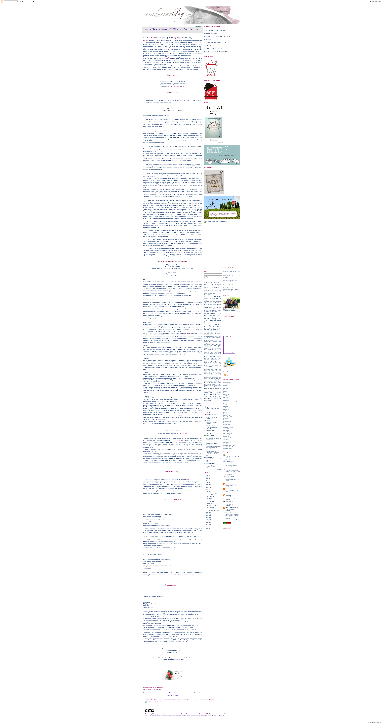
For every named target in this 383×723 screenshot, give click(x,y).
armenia (216, 289)
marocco (206, 345)
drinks (219, 315)
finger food (207, 321)
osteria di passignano (228, 431)
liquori (216, 339)
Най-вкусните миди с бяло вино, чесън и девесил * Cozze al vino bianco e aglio (212, 410)
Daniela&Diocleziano (231, 512)
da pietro (225, 406)
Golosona (228, 495)
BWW (219, 297)
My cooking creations (212, 407)
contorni (215, 307)
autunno (206, 292)
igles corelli (210, 333)
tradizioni (207, 388)
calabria (206, 298)
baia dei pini (226, 388)
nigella (211, 353)
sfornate (197, 66)
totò (220, 387)
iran (210, 334)
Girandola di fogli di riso (231, 485)
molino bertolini (211, 349)
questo (188, 333)
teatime (213, 384)
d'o (224, 403)
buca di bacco (226, 394)
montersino (215, 350)
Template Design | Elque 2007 (375, 722)
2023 (207, 478)
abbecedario (216, 284)
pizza (220, 362)
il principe (225, 413)
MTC (157, 689)
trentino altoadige (214, 388)
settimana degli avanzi (209, 374)
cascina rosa (218, 301)
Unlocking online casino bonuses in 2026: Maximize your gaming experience (232, 464)
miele (215, 348)
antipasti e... (208, 289)
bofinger (225, 392)
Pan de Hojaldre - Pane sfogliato (231, 284)
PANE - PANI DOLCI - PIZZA (211, 33)
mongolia (210, 350)
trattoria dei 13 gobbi (228, 446)
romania (211, 369)
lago (210, 337)
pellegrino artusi (207, 361)
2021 (207, 482)
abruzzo (206, 285)
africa (209, 285)
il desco (225, 412)
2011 (207, 521)
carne (219, 300)
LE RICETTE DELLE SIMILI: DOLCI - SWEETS (215, 30)
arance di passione (179, 440)
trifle (220, 388)
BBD (220, 292)
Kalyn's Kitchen (210, 425)
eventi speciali (210, 320)
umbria (205, 391)
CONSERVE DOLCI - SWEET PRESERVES (215, 42)
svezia (215, 382)
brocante (219, 294)
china (208, 302)
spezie (206, 382)
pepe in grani (226, 434)
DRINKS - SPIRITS (209, 32)
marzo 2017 (210, 503)
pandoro (219, 354)
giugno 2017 (210, 498)
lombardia (206, 340)
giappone (219, 328)
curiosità (219, 310)
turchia (220, 389)
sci (205, 373)
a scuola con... (208, 282)
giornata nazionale (210, 329)
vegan (211, 392)
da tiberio (225, 407)
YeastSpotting (217, 398)
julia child (212, 336)
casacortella (212, 301)
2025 (207, 475)
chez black (226, 398)
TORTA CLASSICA (230, 509)
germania (206, 328)
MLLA (205, 349)
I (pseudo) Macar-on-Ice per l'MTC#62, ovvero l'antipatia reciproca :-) (172, 30)
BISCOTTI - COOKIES (209, 45)
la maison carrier (227, 421)
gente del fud (217, 326)
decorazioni (207, 313)
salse (220, 370)
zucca (205, 400)
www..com (229, 336)
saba (205, 370)
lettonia (219, 337)
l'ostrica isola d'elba (228, 416)
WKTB (219, 396)
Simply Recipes (210, 463)
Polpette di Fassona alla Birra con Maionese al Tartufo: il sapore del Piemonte (232, 515)
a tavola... (217, 282)
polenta (205, 363)
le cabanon (226, 422)
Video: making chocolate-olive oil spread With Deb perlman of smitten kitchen (213, 438)
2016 (207, 512)
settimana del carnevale (212, 375)
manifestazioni (217, 343)
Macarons (145, 40)
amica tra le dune (173, 490)
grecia (220, 332)
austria (220, 290)
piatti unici (218, 361)
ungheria (210, 391)
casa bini (225, 397)
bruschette (206, 296)
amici (208, 287)
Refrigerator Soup (211, 451)
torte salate (211, 387)
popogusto (214, 363)
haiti (205, 333)
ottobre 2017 (210, 494)
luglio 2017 (210, 496)
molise (205, 350)
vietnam (219, 394)
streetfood (211, 382)
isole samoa (218, 334)
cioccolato (216, 302)
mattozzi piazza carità (228, 428)
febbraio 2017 (210, 505)
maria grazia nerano (228, 427)
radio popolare (215, 366)
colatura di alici (212, 304)
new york (206, 353)
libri (205, 339)
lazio (213, 337)
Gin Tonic (186, 658)
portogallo (219, 363)
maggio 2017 (210, 500)
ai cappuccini (226, 383)
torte (205, 387)
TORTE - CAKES (208, 53)
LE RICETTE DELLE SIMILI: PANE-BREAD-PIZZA (216, 29)
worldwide (208, 398)
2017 (207, 489)
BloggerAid (207, 294)
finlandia (213, 321)
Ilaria (180, 39)
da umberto (226, 409)
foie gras (219, 321)
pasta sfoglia (212, 359)
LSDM (220, 340)
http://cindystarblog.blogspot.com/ (161, 714)
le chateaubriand (227, 424)
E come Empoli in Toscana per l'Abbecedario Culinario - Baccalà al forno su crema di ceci (231, 289)
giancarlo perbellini (213, 328)
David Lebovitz (210, 435)
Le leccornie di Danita (231, 484)
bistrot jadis (226, 389)
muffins (212, 352)
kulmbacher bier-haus (228, 415)
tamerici (206, 384)
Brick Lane (183, 85)
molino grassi (218, 349)
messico (211, 348)
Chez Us (208, 420)
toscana (216, 387)
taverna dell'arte (227, 442)
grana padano (211, 332)
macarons (215, 341)
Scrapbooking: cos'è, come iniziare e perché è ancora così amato (233, 471)
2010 (207, 522)
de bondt (219, 311)
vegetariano (218, 392)
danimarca (206, 311)
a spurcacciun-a (227, 382)
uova (214, 391)
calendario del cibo (215, 298)
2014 (207, 515)
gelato (210, 326)
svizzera (219, 382)
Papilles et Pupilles (211, 414)
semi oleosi (214, 373)
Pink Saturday (214, 362)
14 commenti (159, 687)
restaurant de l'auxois (228, 437)
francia (153, 689)
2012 (207, 519)
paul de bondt (218, 359)
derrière (225, 410)
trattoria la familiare (227, 448)
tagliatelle (173, 658)
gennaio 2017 (210, 507)
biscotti (147, 689)
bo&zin (225, 391)
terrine (210, 385)
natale (219, 352)
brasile (215, 294)
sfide (160, 689)
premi (216, 365)
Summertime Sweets (211, 432)
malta (220, 341)
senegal (219, 373)
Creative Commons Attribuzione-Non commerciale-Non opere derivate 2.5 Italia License (205, 714)
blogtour (212, 294)
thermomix (214, 385)
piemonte (206, 362)
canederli (216, 300)
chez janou (226, 400)
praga (213, 365)
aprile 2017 (210, 501)
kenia (216, 336)
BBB (217, 292)
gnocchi (217, 330)
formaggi (206, 323)
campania (206, 300)
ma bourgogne (226, 425)
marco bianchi (211, 344)
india (215, 333)
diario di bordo (215, 313)
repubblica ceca (210, 368)
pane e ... (207, 356)
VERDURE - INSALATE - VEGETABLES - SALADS (216, 41)
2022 (207, 480)
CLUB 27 (206, 304)
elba (216, 317)
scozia (208, 373)
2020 (207, 484)
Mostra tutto (219, 469)
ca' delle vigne (226, 395)
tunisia (216, 389)
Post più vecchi (198, 693)
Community (175, 37)
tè (210, 384)
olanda (219, 353)
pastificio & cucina (227, 433)
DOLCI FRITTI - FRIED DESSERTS (213, 48)
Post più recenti (147, 693)
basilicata (213, 292)
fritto (216, 323)
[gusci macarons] (172, 75)
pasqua (212, 358)
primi (220, 365)
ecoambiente (207, 317)
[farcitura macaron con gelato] (172, 499)
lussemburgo (207, 341)
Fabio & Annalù (183, 433)
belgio (205, 293)
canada (211, 300)
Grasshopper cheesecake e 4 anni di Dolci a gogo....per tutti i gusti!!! (233, 479)
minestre (219, 348)
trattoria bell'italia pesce (229, 445)
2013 (207, 517)
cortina (220, 307)
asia (220, 289)
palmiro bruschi (213, 354)
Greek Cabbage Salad (211, 427)
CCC (205, 302)
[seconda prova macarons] (172, 471)
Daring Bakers (213, 311)
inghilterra (219, 333)
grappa (216, 332)
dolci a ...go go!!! (230, 476)
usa (217, 391)
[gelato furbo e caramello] (172, 585)
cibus (211, 302)
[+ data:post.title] (155, 702)
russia (220, 369)
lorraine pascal (213, 340)
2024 (207, 477)
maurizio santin (207, 346)
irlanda (213, 334)
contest (210, 307)
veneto (206, 394)
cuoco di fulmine (213, 310)
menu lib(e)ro (218, 346)
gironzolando (211, 330)
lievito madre (209, 339)
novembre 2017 (211, 493)
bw (215, 296)
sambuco (214, 372)
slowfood (206, 381)
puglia (205, 366)
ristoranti (206, 369)
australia (216, 290)
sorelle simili (213, 381)
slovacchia (214, 379)
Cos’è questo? (229, 353)
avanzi (209, 292)
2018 (207, 487)
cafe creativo (229, 468)
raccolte (209, 366)
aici (216, 285)
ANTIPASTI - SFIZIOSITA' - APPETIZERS (214, 35)
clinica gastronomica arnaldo (230, 401)
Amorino (188, 479)
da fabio (225, 404)
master (211, 345)
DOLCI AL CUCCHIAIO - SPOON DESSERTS (215, 47)
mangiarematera (208, 343)
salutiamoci (207, 372)
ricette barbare (229, 501)
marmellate (218, 344)
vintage (205, 396)
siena (220, 378)
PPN (210, 365)
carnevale (206, 301)
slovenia (219, 379)
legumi (216, 337)
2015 (207, 514)
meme (213, 346)
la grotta (225, 419)
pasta (216, 358)
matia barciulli (217, 345)
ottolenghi (206, 354)
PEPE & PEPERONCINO (232, 507)
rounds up (215, 369)
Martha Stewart (195, 490)
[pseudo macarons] (172, 108)
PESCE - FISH (207, 39)
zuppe (209, 400)
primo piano (226, 436)
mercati (206, 348)
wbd (210, 396)
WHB (214, 396)
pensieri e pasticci (230, 455)
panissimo (206, 358)
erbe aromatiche (213, 318)
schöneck (225, 439)
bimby (214, 293)
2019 (207, 486)
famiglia (219, 320)
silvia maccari (207, 379)
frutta (215, 325)
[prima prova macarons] (172, 431)
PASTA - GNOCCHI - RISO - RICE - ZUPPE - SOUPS (217, 36)
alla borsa (225, 385)
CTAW (214, 309)
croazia (210, 309)
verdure (213, 394)
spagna (219, 381)
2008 (207, 526)
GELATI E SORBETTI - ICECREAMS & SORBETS (216, 50)
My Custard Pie (210, 457)
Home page (172, 693)
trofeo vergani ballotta (209, 389)
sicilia (217, 378)
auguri (211, 290)
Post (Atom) (175, 695)
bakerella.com (210, 430)
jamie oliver (207, 336)
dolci (150, 689)
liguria (213, 339)
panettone (219, 356)
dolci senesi (213, 315)
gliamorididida (229, 489)
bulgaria (211, 296)
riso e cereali (218, 368)
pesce (213, 361)
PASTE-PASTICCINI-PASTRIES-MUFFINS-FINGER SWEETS (219, 51)
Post (227, 375)
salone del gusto (213, 370)
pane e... (213, 356)
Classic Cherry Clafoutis (211, 422)
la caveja (225, 418)
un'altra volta (167, 58)
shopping (213, 378)
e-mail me (209, 268)
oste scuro (226, 430)
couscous (206, 309)
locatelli (219, 339)
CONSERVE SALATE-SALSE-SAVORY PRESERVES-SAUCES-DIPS (221, 44)
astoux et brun (226, 386)
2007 (207, 528)
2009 (207, 524)
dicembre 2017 (211, 491)
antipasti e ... (216, 287)
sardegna (219, 372)
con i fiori (218, 304)
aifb (218, 285)
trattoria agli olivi (227, 443)
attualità (206, 290)
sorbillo (225, 440)
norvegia (215, 353)
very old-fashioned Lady (175, 86)
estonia (219, 318)
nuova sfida (153, 37)
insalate (206, 335)
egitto (213, 317)
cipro (220, 302)
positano (206, 365)
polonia (209, 363)
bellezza (210, 293)
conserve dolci (209, 306)
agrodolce (213, 285)
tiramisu (219, 385)
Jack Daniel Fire (154, 565)
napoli (216, 352)
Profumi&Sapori (230, 461)
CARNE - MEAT (208, 38)
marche (206, 344)
